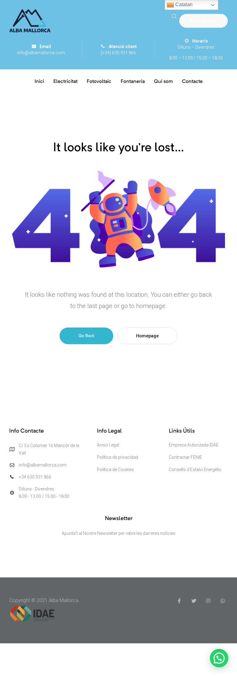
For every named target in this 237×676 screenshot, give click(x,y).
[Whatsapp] (223, 601)
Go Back (86, 336)
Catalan (183, 4)
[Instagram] (208, 601)
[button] (203, 20)
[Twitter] (194, 601)
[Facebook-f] (179, 601)
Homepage (147, 335)
